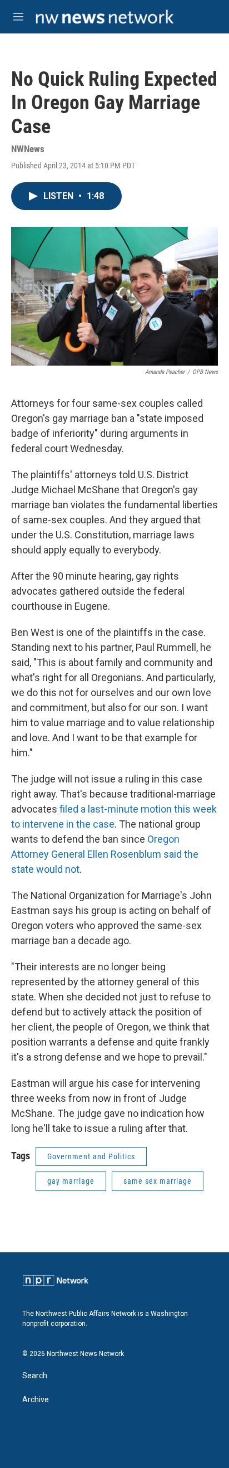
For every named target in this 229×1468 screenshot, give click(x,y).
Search (34, 1376)
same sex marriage (157, 1181)
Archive (35, 1400)
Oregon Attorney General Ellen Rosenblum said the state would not (104, 854)
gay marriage (70, 1181)
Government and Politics (91, 1156)
